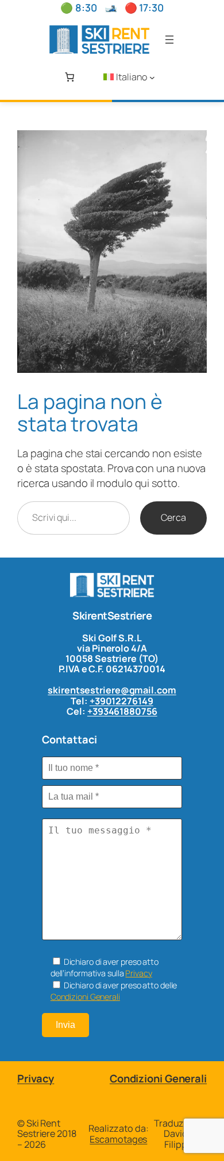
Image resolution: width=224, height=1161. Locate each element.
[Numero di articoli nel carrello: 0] (69, 76)
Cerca (173, 517)
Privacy (138, 973)
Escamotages (118, 1139)
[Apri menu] (169, 39)
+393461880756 (122, 711)
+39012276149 (121, 701)
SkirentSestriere (112, 615)
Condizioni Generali (85, 996)
